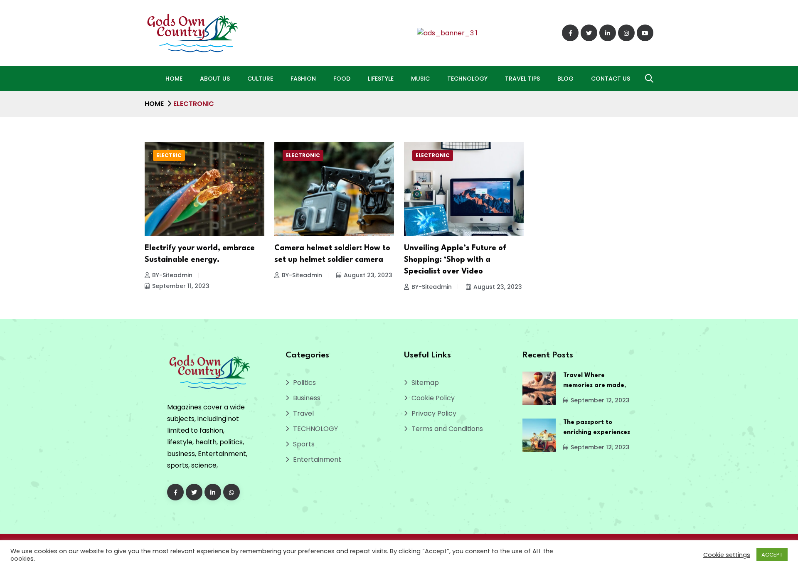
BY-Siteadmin (172, 275)
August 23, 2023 (368, 275)
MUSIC (420, 78)
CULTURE (260, 78)
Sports (304, 444)
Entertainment (317, 459)
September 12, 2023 (600, 400)
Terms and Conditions (447, 428)
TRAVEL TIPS (522, 78)
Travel (303, 413)
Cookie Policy (433, 398)
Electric (169, 155)
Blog (565, 78)
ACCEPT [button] (772, 555)
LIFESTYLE (381, 78)
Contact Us (610, 78)
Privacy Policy (433, 413)
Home (173, 78)
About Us (215, 78)
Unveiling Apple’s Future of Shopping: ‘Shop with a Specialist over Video (455, 259)
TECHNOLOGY (467, 78)
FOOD (341, 78)
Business (306, 398)
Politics (304, 382)
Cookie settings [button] (726, 555)
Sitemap (425, 382)
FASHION (303, 78)
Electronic (303, 155)
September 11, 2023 (180, 286)
